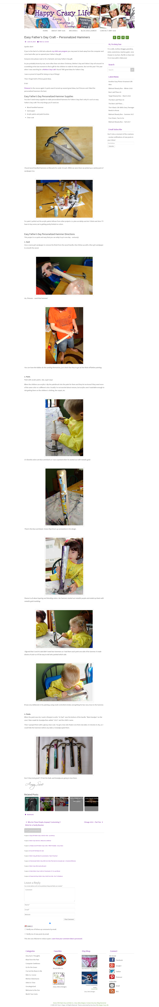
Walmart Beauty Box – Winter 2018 (120, 88)
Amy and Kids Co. (68, 1003)
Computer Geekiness (33, 963)
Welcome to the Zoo (33, 990)
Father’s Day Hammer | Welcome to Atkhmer (40, 840)
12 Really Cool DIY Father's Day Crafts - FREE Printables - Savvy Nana (46, 846)
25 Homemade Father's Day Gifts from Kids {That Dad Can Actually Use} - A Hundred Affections (52, 861)
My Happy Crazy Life (102, 1005)
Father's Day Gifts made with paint (37, 866)
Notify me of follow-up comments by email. (41, 929)
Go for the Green (31, 967)
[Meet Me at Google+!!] (112, 967)
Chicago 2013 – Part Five (92, 822)
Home (54, 1003)
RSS (117, 991)
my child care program (59, 51)
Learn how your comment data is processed (67, 939)
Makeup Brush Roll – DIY (32, 799)
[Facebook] (114, 37)
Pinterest (27, 88)
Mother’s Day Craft (49, 69)
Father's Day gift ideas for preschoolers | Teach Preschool (43, 856)
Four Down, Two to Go (116, 118)
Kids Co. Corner (44, 42)
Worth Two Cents (32, 994)
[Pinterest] (123, 37)
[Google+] (127, 37)
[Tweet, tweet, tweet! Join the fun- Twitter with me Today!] (112, 973)
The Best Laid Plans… (116, 104)
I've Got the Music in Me (34, 971)
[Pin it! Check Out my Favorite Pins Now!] (112, 978)
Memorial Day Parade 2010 (61, 799)
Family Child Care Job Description (76, 799)
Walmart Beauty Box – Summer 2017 (121, 114)
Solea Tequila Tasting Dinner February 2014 (91, 799)
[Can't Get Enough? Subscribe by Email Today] (112, 987)
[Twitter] (118, 37)
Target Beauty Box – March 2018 (119, 96)
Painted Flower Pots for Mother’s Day (47, 799)
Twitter (118, 971)
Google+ (119, 966)
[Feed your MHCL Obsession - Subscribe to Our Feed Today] (112, 993)
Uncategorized (31, 986)
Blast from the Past (32, 960)
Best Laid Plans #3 (114, 92)
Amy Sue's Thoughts (33, 956)
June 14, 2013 (31, 42)
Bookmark (30, 814)
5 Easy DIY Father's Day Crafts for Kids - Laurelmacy (42, 835)
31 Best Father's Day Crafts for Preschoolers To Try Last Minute (44, 871)
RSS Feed (60, 1003)
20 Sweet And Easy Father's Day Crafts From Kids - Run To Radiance (46, 876)
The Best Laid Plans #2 (116, 100)
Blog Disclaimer (101, 1003)
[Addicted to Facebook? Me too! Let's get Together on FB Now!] (112, 961)
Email (118, 986)
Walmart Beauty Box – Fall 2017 (119, 122)
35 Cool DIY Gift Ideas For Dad (36, 851)
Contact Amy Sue (91, 1003)
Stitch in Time (30, 983)
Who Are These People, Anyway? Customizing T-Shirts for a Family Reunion (43, 823)
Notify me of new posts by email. (37, 934)
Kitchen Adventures (32, 979)
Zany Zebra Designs (89, 991)
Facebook (119, 960)
